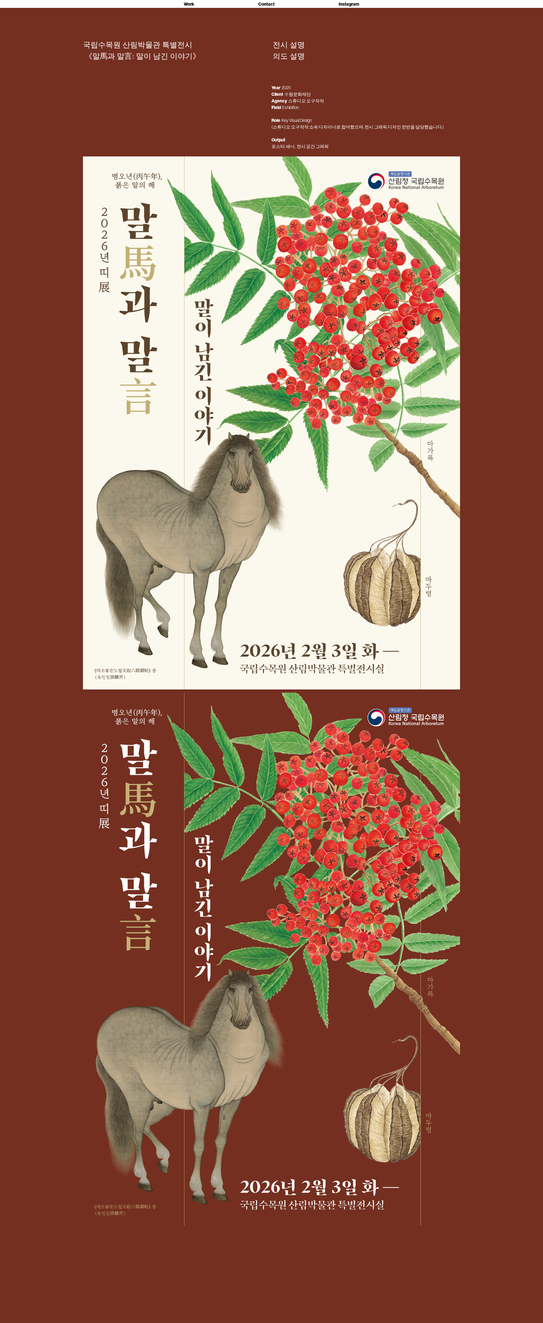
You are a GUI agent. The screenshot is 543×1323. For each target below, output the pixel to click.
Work (189, 4)
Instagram (349, 4)
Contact (266, 4)
